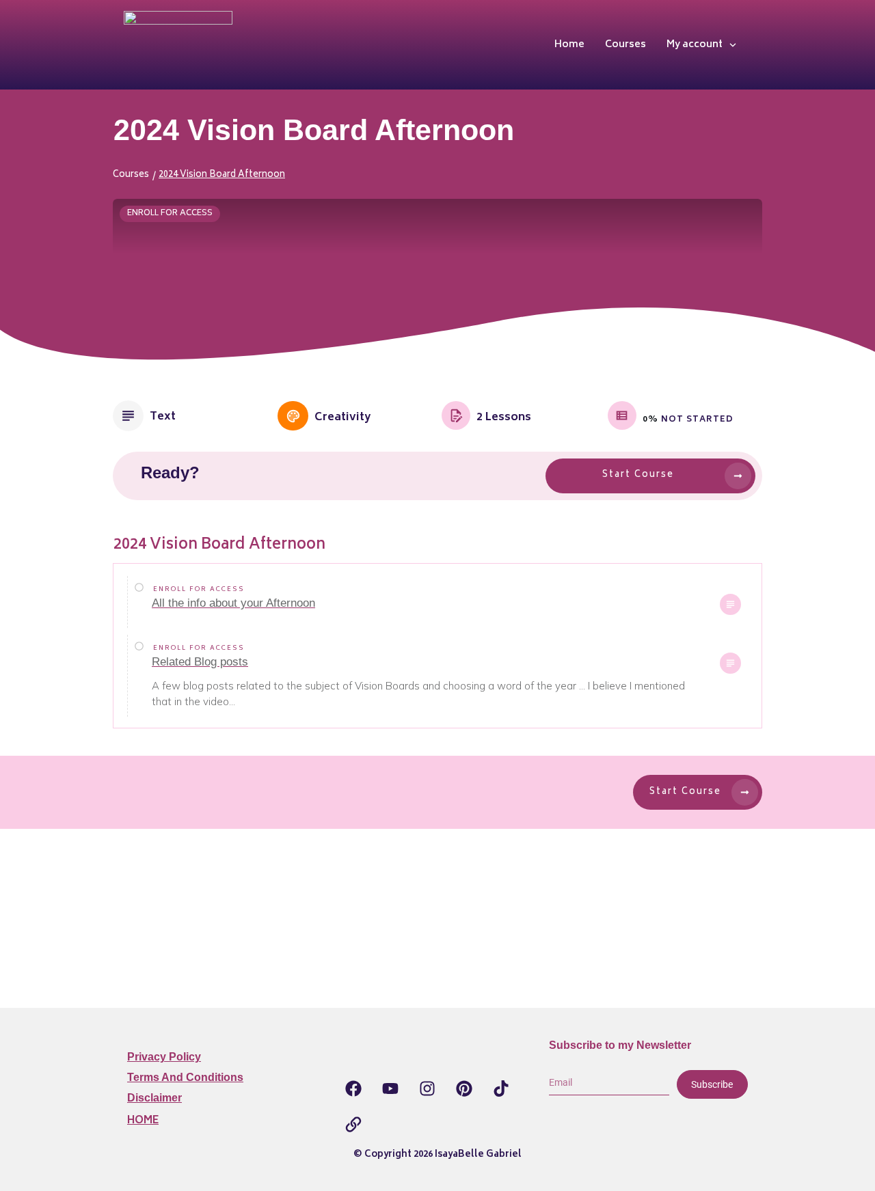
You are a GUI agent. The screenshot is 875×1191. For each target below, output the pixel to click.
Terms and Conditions (185, 1077)
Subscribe (712, 1084)
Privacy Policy (164, 1057)
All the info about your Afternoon (233, 603)
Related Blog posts (200, 661)
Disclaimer (154, 1098)
